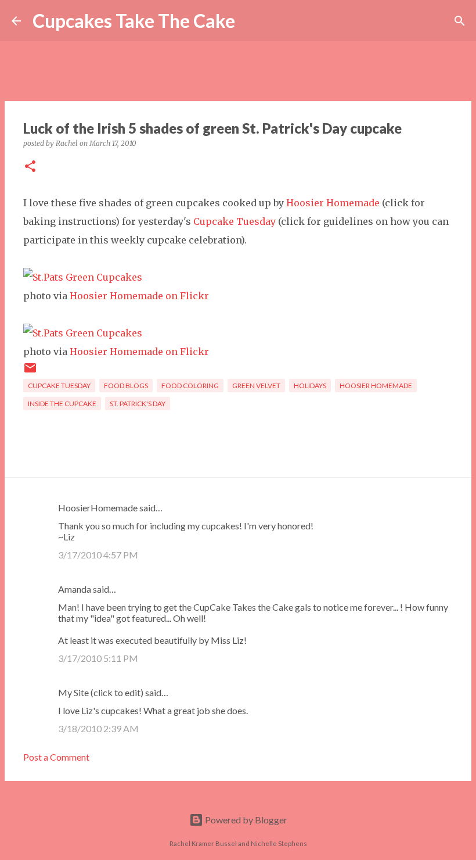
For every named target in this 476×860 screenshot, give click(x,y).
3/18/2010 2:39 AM (98, 728)
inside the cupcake (62, 403)
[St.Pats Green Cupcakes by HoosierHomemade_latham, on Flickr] (82, 277)
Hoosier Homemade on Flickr (139, 296)
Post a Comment (56, 756)
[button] (30, 167)
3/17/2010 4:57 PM (98, 554)
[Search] (251, 21)
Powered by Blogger (245, 819)
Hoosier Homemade (333, 203)
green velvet (256, 385)
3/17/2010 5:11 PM (98, 658)
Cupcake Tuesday (234, 221)
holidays (310, 385)
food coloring (190, 385)
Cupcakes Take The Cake (134, 20)
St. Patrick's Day (137, 403)
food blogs (126, 385)
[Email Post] (30, 372)
